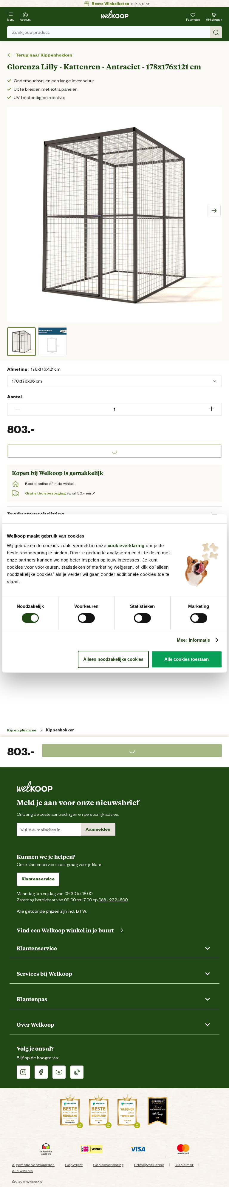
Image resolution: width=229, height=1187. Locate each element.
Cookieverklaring (108, 1165)
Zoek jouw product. (31, 32)
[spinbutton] (114, 409)
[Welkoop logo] (115, 14)
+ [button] (211, 409)
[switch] (86, 618)
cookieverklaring (126, 545)
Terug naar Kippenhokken (44, 55)
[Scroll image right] (214, 210)
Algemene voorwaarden (33, 1165)
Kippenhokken (60, 730)
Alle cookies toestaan (186, 659)
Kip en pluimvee (21, 730)
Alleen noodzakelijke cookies (113, 659)
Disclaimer (184, 1165)
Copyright (74, 1165)
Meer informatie (193, 640)
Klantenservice (38, 879)
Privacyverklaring (149, 1165)
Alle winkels (22, 1171)
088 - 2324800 (113, 900)
